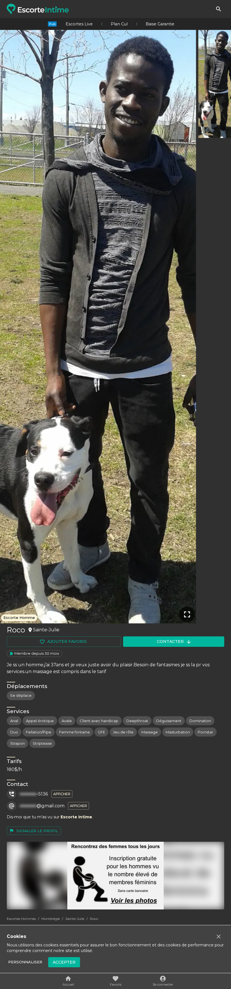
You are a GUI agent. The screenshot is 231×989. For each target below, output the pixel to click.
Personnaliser (25, 962)
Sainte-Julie (74, 919)
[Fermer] (218, 936)
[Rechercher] (218, 9)
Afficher (61, 794)
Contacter (170, 641)
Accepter (64, 962)
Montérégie (50, 919)
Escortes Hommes (21, 919)
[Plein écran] (187, 614)
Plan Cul (119, 24)
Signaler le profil (37, 830)
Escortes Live (79, 24)
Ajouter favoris (67, 641)
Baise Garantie (160, 24)
